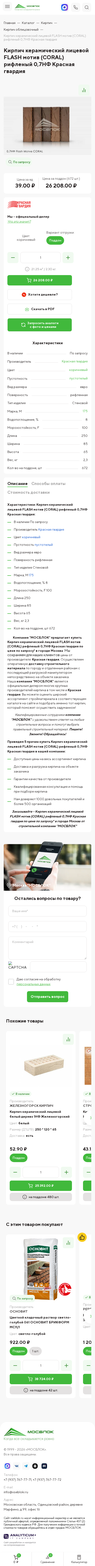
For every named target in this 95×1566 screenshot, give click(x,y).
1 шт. (35, 1351)
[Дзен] (35, 1466)
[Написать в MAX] (7, 1466)
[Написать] (64, 7)
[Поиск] (86, 7)
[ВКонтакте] (16, 1466)
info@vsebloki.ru (16, 1492)
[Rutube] (44, 1466)
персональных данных (33, 984)
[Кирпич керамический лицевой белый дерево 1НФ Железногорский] (41, 1066)
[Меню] (7, 6)
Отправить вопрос (48, 996)
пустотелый (78, 378)
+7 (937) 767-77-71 (17, 1479)
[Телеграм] (26, 1466)
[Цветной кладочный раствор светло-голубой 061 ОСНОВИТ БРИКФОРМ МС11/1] (41, 1269)
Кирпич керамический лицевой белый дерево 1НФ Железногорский (40, 1114)
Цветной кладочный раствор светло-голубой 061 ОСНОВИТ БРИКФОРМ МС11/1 (40, 1322)
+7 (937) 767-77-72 (47, 1479)
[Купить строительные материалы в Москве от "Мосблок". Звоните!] (29, 1435)
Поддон (55, 240)
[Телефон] (75, 7)
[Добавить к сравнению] (83, 90)
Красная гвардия (75, 361)
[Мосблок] (27, 7)
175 (85, 411)
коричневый (78, 370)
